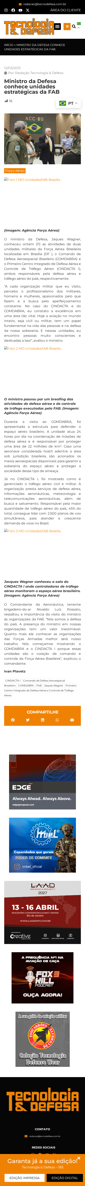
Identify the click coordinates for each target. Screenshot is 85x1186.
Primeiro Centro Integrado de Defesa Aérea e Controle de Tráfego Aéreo (40, 690)
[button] (57, 26)
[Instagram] (6, 10)
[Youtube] (20, 10)
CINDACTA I (13, 680)
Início (8, 45)
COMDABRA (26, 685)
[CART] (67, 26)
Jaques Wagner (53, 685)
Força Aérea (15, 171)
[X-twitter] (28, 10)
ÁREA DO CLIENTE (65, 10)
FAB (39, 685)
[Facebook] (13, 10)
